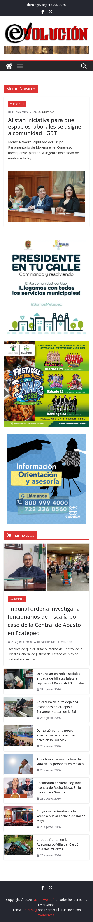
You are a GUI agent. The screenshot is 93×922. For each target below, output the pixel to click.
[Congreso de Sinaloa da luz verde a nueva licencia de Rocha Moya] (18, 819)
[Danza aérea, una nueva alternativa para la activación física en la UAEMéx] (18, 738)
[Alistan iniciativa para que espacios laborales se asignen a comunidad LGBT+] (46, 196)
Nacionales (16, 598)
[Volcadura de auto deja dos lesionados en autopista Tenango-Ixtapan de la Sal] (18, 710)
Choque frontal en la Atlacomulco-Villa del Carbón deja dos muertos (58, 844)
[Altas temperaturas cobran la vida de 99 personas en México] (18, 764)
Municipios (17, 104)
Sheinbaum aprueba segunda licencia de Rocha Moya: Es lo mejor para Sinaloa (59, 787)
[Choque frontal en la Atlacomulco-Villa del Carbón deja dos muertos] (18, 847)
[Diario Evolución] (9, 66)
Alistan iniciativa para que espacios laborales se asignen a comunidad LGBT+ (46, 126)
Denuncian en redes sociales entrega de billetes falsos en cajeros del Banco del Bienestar (60, 678)
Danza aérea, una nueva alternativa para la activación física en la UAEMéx (58, 735)
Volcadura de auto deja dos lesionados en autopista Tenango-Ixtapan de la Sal (57, 707)
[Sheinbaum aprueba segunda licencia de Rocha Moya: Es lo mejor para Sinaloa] (18, 790)
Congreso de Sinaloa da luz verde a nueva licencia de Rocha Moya (61, 816)
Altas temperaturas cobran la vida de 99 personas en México (60, 761)
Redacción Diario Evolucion (54, 642)
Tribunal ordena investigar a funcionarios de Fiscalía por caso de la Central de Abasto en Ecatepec (44, 621)
